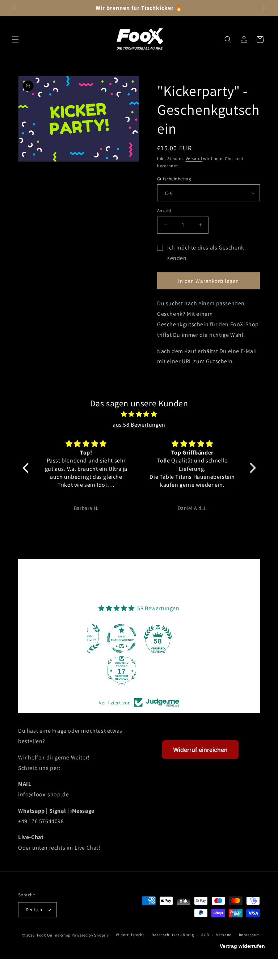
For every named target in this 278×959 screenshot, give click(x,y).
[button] (15, 39)
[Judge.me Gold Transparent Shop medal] (121, 638)
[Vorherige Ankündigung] (14, 8)
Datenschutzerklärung (173, 934)
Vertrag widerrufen (242, 946)
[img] (139, 414)
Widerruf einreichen (200, 749)
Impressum (249, 934)
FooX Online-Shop (54, 935)
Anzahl (164, 211)
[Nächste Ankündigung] (264, 8)
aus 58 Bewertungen (139, 424)
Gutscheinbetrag (174, 179)
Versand (194, 158)
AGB (205, 934)
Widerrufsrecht (130, 934)
